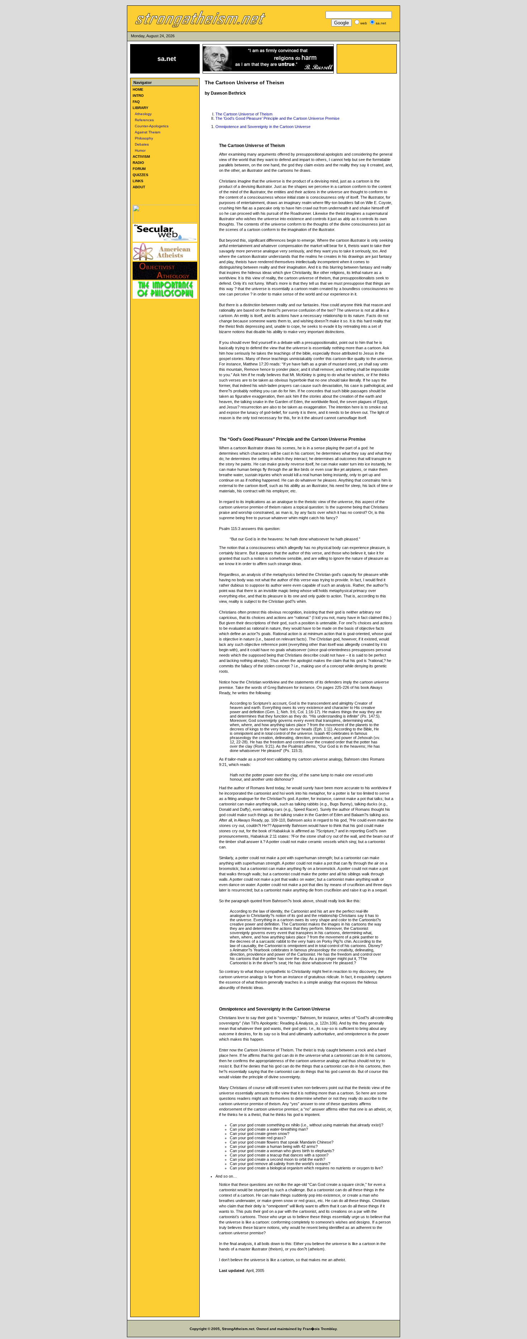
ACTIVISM (141, 156)
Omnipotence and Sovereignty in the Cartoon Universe (262, 126)
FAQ (136, 102)
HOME (138, 89)
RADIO (138, 163)
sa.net (166, 58)
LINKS (138, 181)
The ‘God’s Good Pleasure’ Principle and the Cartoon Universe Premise (277, 118)
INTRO (138, 96)
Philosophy (143, 138)
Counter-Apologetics (150, 126)
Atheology (142, 114)
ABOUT (139, 187)
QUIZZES (140, 175)
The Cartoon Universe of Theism (243, 114)
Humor (139, 150)
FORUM (139, 169)
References (143, 120)
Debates (141, 144)
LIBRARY (140, 108)
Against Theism (146, 132)
